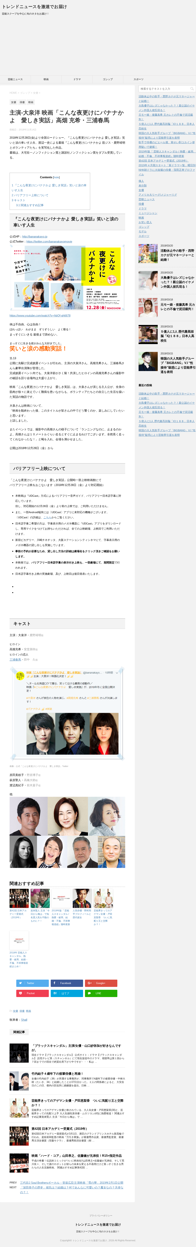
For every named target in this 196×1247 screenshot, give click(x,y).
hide (56, 177)
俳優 (22, 1010)
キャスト (18, 200)
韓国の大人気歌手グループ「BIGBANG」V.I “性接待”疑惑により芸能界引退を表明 (178, 365)
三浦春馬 (15, 659)
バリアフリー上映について (30, 195)
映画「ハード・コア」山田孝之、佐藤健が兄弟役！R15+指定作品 (77, 1155)
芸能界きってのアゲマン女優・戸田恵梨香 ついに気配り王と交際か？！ (103, 917)
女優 (15, 1010)
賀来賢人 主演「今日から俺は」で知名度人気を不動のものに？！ (40, 915)
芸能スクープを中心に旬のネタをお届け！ (98, 1231)
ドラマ (77, 79)
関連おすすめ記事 (30, 205)
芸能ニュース (15, 79)
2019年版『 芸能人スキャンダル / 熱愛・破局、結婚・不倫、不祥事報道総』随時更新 (61, 917)
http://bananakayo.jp (34, 236)
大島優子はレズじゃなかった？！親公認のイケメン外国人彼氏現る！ (177, 282)
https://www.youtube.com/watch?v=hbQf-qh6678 (40, 315)
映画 (46, 79)
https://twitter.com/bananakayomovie (49, 241)
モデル (143, 231)
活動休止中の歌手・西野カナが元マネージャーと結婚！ (177, 255)
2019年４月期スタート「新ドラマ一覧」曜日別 (167, 165)
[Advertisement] (98, 46)
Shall (24, 1019)
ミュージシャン (148, 213)
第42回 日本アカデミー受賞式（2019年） (18, 914)
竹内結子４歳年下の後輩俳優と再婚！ (58, 1073)
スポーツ (139, 79)
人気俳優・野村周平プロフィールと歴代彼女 (82, 914)
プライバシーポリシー (100, 1215)
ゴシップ (108, 79)
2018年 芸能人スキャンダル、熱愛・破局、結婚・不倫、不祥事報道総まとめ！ (19, 959)
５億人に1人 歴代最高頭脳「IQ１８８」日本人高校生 (177, 336)
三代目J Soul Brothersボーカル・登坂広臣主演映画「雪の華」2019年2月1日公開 (71, 1182)
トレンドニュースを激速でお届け (34, 6)
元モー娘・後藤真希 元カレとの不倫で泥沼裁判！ (178, 307)
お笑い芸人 (145, 222)
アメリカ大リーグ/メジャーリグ (158, 194)
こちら (47, 517)
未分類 (143, 185)
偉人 (141, 180)
